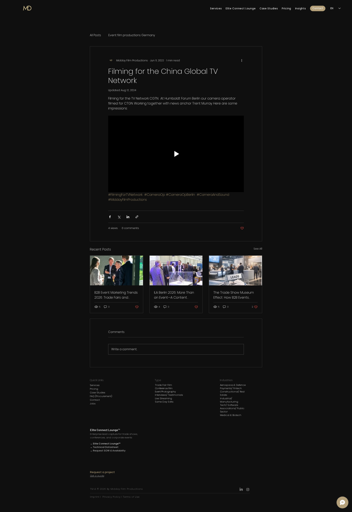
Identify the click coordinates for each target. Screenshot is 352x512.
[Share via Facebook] (110, 217)
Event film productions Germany (131, 35)
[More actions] (241, 60)
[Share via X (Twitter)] (119, 217)
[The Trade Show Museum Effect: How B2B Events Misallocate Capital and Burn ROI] (235, 270)
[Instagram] (248, 489)
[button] (317, 8)
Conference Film (163, 388)
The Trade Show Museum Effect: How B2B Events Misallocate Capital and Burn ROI (233, 295)
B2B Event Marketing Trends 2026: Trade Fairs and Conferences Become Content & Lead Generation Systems (116, 295)
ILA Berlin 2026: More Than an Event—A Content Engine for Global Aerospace (174, 295)
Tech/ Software (229, 405)
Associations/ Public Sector (232, 410)
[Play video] (176, 154)
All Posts (95, 35)
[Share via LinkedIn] (128, 217)
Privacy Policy (111, 497)
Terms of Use (131, 497)
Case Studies (97, 392)
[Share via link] (137, 217)
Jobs (93, 403)
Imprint (95, 497)
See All (258, 248)
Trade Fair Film (163, 385)
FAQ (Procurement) (101, 396)
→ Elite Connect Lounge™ (105, 443)
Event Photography (165, 391)
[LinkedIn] (241, 489)
